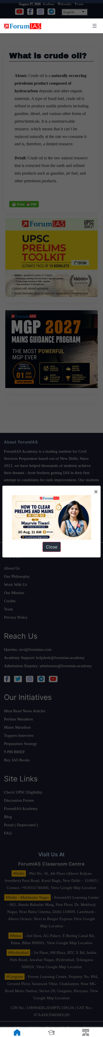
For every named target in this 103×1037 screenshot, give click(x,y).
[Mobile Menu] (93, 26)
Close (51, 546)
